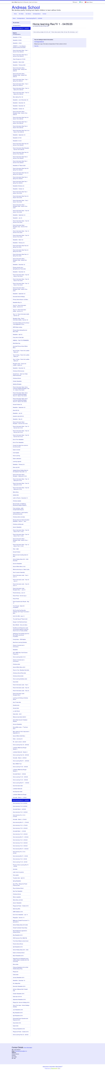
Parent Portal (16, 598)
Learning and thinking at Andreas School (20, 698)
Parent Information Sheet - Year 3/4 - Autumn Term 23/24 (21, 279)
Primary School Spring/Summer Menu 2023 (20, 330)
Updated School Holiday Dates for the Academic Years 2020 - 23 (20, 471)
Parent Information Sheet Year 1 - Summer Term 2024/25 (20, 161)
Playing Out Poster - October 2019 (20, 906)
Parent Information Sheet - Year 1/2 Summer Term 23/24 (21, 231)
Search (75, 2)
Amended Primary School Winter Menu (20, 346)
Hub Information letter (18, 785)
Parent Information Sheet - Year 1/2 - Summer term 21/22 (21, 427)
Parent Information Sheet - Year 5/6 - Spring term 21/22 (21, 488)
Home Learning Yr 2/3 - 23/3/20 (20, 862)
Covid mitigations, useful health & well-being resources (20, 513)
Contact (44, 13)
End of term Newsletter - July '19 (20, 914)
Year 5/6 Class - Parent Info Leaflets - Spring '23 (21, 351)
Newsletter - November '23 (19, 272)
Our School (28, 13)
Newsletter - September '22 (19, 407)
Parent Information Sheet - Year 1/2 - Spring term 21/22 (21, 479)
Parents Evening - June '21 (19, 592)
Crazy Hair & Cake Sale (18, 337)
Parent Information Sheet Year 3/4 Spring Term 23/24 (20, 250)
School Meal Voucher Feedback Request (20, 720)
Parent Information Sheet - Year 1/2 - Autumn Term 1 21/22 (21, 545)
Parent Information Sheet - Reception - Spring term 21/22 (20, 475)
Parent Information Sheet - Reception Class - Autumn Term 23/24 (20, 289)
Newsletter (15, 649)
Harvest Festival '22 (17, 404)
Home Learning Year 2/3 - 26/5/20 (20, 1034)
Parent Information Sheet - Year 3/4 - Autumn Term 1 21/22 (21, 535)
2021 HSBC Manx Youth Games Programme (20, 653)
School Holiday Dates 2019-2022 (20, 925)
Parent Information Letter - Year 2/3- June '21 (21, 584)
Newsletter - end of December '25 (20, 100)
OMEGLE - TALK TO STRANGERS (21, 340)
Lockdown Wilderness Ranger (19, 794)
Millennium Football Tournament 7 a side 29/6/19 (21, 921)
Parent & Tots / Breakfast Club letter (21, 670)
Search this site (46, 1066)
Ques (55, 1068)
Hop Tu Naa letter (17, 702)
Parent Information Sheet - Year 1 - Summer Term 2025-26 (21, 51)
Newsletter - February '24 (18, 242)
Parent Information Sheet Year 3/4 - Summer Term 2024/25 (21, 153)
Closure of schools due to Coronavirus (18, 646)
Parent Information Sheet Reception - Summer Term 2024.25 (21, 148)
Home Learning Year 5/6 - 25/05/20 (21, 755)
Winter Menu (16, 492)
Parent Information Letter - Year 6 (20, 684)
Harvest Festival (16, 552)
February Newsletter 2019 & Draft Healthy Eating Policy (20, 968)
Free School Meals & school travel (20, 941)
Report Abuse (89, 2)
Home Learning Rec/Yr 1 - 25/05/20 (21, 760)
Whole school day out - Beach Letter (21, 569)
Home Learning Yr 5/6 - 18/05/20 (20, 766)
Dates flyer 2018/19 (17, 996)
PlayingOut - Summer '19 (18, 917)
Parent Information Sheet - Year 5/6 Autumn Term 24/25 (21, 211)
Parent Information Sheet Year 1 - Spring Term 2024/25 (20, 182)
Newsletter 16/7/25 (17, 138)
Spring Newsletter (17, 881)
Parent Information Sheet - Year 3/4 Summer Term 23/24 (21, 236)
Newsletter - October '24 (18, 189)
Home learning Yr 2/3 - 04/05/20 (20, 812)
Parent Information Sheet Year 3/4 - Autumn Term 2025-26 (21, 118)
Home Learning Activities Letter (20, 679)
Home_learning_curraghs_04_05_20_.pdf (42, 32)
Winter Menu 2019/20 (18, 900)
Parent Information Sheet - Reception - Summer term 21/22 (20, 422)
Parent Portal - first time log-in (19, 595)
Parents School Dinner (18, 944)
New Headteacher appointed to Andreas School (20, 931)
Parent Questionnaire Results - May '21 (21, 602)
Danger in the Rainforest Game (20, 622)
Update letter (16, 495)
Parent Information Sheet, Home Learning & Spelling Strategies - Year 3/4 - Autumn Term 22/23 (20, 394)
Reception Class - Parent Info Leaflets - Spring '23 (19, 364)
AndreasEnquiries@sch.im (21, 1051)
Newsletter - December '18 (19, 980)
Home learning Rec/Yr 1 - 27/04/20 (21, 822)
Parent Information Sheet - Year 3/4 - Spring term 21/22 (21, 484)
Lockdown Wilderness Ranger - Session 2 (20, 770)
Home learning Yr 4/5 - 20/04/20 (20, 834)
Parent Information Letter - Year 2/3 (21, 690)
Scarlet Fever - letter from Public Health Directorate (20, 374)
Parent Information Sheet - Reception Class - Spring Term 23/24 (20, 260)
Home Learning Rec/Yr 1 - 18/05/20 (21, 782)
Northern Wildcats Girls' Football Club (20, 989)
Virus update (16, 875)
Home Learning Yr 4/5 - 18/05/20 (20, 777)
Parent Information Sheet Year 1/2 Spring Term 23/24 (20, 255)
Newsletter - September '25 (19, 135)
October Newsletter (17, 381)
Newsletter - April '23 (17, 334)
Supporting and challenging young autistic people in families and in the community (21, 960)
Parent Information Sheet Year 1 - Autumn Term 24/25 (20, 192)
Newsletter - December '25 (19, 103)
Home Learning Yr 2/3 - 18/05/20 (20, 780)
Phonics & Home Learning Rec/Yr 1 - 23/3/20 (21, 865)
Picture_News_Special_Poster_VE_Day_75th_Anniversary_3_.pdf (64, 32)
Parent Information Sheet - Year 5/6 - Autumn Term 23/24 (21, 275)
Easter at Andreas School (18, 952)
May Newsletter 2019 (17, 935)
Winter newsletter (17, 897)
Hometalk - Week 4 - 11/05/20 (19, 797)
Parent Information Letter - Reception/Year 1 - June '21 (19, 589)
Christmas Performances (18, 371)
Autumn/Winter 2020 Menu (19, 736)
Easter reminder (16, 449)
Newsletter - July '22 (17, 413)
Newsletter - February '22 (18, 464)
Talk (82, 2)
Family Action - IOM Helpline (19, 639)
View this (36, 46)
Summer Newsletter (17, 563)
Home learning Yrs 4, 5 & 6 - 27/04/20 (19, 815)
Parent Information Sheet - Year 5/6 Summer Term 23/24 (21, 221)
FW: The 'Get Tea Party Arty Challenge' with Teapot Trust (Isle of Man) (21, 612)
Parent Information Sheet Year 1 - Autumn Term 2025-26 (20, 122)
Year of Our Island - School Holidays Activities (21, 1006)
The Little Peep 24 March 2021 (20, 619)
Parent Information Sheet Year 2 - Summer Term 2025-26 (20, 55)
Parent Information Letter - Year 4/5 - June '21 (21, 580)
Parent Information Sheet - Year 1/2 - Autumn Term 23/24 (21, 284)
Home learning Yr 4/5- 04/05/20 (20, 806)
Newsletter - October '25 (18, 108)
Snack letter (15, 682)
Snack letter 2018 (17, 1023)
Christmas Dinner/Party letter (19, 673)
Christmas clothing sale (18, 524)
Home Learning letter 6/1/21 (19, 657)
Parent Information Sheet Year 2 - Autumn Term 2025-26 (20, 126)
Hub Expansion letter (17, 791)
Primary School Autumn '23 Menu (20, 299)
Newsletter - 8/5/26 (17, 43)
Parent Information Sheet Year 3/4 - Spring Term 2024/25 (21, 173)
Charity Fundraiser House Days (20, 927)
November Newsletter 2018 (19, 986)
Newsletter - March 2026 (18, 62)
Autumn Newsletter (17, 527)
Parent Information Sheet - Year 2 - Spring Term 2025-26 (21, 84)
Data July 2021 (16, 467)
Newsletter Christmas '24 (18, 186)
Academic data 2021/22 (18, 416)
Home (15, 13)
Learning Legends (17, 461)
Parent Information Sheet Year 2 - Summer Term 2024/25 (20, 157)
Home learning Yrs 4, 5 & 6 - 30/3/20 (19, 852)
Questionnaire (16, 705)
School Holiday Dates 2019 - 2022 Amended (20, 559)
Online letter (15, 974)
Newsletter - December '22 (19, 368)
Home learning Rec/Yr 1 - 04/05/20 (21, 28)
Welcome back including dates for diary (20, 555)
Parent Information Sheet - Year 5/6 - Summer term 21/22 (21, 435)
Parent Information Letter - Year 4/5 (21, 687)
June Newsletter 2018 (18, 1009)
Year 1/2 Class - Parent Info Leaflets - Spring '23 (21, 360)
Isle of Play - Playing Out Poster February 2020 (20, 884)
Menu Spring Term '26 (18, 97)
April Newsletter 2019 (18, 947)
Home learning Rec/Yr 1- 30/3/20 (20, 856)
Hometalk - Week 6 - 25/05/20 (19, 758)
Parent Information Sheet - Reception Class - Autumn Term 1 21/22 (20, 540)
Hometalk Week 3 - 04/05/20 (19, 809)
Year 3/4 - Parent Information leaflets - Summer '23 (19, 310)
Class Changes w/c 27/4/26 (19, 59)
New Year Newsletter (17, 891)
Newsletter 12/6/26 (17, 40)
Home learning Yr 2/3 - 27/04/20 (20, 825)
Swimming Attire (16, 908)
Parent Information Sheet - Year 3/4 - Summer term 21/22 (21, 431)
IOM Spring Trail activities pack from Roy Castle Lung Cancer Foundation (21, 635)
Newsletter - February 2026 (19, 65)
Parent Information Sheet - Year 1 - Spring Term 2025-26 (21, 80)
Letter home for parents (18, 872)
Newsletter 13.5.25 (17, 140)
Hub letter (15, 869)
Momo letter (15, 964)
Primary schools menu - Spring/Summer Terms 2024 (19, 268)
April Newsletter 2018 (18, 1015)
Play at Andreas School (18, 888)
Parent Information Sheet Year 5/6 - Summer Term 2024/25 (21, 144)
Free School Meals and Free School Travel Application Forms (21, 323)
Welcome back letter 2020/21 (19, 717)
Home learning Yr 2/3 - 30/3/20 (20, 859)
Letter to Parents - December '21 (20, 498)
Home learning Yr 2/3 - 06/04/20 (20, 845)
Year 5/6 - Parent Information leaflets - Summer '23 (19, 306)
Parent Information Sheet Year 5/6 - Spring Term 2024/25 (21, 169)
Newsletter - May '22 (17, 419)
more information (28, 1047)
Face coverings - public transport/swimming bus (18, 508)
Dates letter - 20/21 (17, 714)
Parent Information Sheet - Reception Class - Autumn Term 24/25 (20, 206)
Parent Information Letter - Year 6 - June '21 (21, 576)
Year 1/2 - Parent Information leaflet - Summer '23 (21, 314)
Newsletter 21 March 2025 (19, 165)
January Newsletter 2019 (18, 977)
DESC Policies (58, 1066)
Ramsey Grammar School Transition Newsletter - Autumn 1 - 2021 (21, 520)
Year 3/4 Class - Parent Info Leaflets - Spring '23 (21, 355)
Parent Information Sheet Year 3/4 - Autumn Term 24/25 (21, 196)
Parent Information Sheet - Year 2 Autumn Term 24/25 (20, 201)
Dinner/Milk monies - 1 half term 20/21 (20, 727)
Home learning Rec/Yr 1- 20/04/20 (20, 837)
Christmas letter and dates (19, 517)
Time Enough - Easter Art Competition (18, 606)
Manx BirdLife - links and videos (20, 625)
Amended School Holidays (19, 296)
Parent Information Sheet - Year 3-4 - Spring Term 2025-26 (21, 88)
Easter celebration (17, 458)
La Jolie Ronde (16, 711)
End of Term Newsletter (18, 439)
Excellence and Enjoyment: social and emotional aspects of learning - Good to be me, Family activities (21, 629)
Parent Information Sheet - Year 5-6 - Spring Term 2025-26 (21, 93)
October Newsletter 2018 (18, 993)
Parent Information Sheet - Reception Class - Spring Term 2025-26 (20, 69)
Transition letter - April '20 (18, 878)
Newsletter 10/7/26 (17, 37)
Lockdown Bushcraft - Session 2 (20, 752)
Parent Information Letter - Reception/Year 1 (19, 694)
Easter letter (15, 1025)
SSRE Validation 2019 (18, 911)
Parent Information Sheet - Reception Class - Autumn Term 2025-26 (20, 113)
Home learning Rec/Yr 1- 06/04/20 (20, 848)
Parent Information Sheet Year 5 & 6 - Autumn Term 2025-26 (21, 131)
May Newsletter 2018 (17, 1012)
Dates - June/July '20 (17, 739)
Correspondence (36, 13)
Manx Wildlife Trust (17, 763)
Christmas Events (17, 378)
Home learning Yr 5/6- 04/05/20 (20, 803)
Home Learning (16, 455)
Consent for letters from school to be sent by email (20, 446)
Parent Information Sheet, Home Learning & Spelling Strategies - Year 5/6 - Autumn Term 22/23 (20, 400)
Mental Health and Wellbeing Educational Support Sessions (19, 504)
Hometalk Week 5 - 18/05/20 (19, 774)
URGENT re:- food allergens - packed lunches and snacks (19, 46)
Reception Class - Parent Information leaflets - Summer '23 (20, 319)
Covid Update (16, 452)
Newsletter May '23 (17, 302)
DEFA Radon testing (17, 327)
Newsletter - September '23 (19, 293)
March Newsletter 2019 (18, 955)
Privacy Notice (52, 1066)
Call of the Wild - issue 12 (18, 616)
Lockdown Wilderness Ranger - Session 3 (20, 748)
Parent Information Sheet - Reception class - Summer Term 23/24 (20, 226)
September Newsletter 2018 (19, 999)
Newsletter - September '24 (19, 215)
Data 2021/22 (16, 410)
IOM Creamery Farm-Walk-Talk (20, 938)
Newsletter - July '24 (17, 218)
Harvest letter (16, 708)
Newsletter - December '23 (19, 264)
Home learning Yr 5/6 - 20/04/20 (20, 828)
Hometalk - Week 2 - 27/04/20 (19, 819)
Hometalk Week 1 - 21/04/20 (19, 831)
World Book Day (16, 343)
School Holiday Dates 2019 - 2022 (20, 949)
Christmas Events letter (18, 676)
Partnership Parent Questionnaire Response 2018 (20, 1019)
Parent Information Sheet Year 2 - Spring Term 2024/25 (20, 177)
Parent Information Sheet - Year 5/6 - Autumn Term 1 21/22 (21, 530)
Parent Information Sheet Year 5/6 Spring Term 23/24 (20, 246)
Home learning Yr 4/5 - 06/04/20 (20, 843)
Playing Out (15, 971)
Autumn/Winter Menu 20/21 (19, 667)
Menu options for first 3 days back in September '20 (21, 732)
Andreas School (26, 7)
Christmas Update (17, 501)
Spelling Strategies (17, 384)
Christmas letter (16, 664)
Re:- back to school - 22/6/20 (19, 741)
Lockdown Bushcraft (17, 788)
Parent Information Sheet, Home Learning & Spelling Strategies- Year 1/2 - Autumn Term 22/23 (21, 388)
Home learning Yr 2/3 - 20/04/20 (20, 840)
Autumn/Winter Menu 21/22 (19, 566)
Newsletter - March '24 (18, 239)
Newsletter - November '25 (19, 105)
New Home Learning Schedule (20, 642)
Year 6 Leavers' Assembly (19, 572)
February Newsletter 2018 (19, 1028)
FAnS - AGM (16, 549)
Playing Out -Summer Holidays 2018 (21, 1002)
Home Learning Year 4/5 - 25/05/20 (21, 744)
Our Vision (21, 13)
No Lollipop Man (16, 983)
